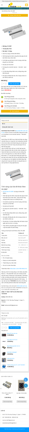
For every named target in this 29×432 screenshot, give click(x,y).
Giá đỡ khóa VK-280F (8, 322)
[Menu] (2, 5)
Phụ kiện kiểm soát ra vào (12, 318)
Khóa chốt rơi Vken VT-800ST (7, 393)
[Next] (28, 391)
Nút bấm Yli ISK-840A (22, 393)
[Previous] (1, 391)
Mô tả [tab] (3, 123)
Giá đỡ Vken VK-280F (8, 191)
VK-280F (20, 324)
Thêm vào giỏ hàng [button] (7, 401)
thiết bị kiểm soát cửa (22, 286)
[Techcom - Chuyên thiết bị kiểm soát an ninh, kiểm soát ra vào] (14, 4)
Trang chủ (14, 12)
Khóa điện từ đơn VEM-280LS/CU (18, 268)
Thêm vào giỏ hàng (14, 83)
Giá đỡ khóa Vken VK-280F (21, 322)
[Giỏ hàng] (26, 5)
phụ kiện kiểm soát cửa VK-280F (9, 324)
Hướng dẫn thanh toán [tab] (7, 127)
